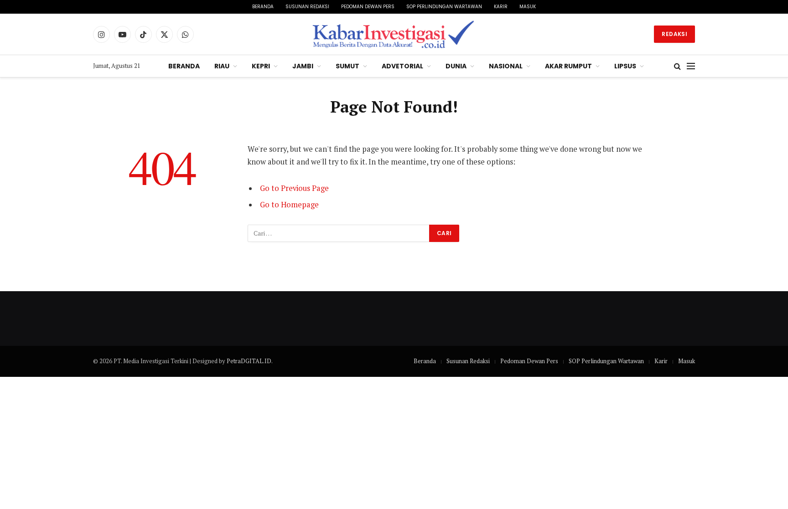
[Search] (677, 66)
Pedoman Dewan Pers (367, 6)
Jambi (302, 66)
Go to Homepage (289, 205)
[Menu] (691, 66)
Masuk (527, 6)
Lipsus (625, 66)
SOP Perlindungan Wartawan (444, 6)
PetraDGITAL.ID (249, 361)
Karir (501, 6)
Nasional (506, 66)
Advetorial (402, 66)
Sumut (347, 66)
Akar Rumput (568, 66)
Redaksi (674, 34)
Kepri (261, 66)
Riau (221, 66)
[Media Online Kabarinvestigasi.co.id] (394, 34)
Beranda (263, 6)
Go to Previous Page (294, 188)
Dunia (456, 66)
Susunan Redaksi (307, 6)
